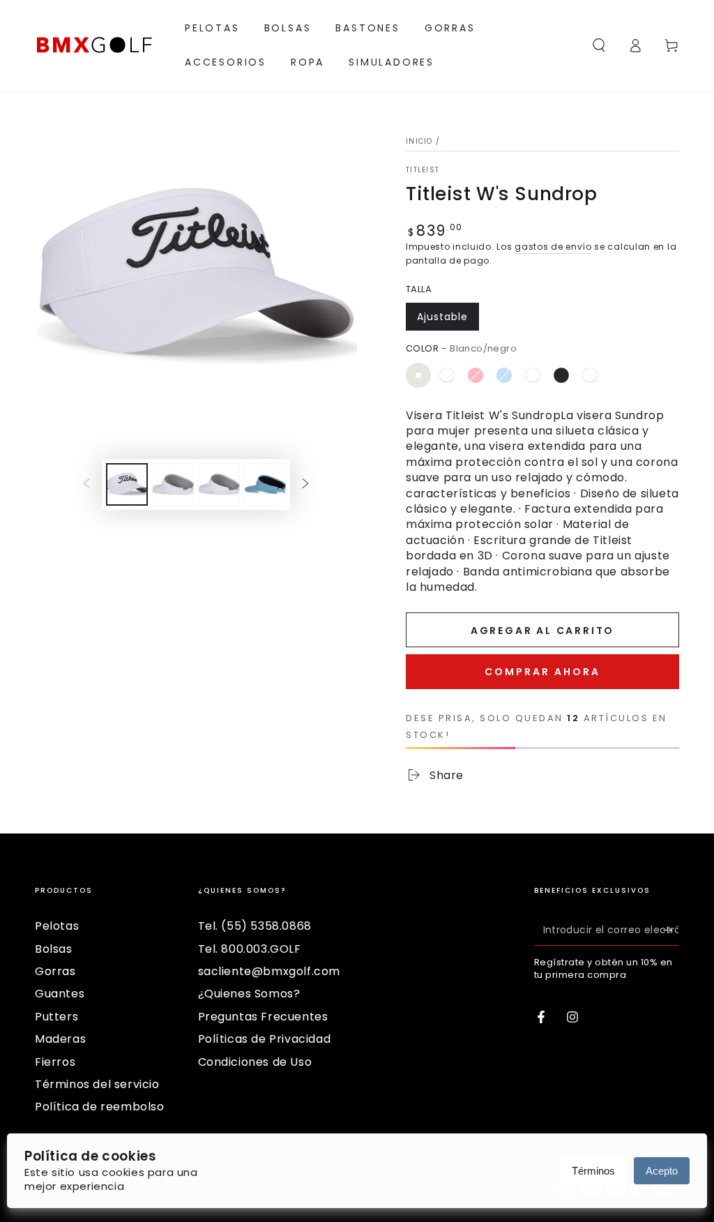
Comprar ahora (542, 672)
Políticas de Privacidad (264, 1039)
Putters (56, 1017)
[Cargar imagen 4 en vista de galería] (219, 484)
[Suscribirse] (671, 929)
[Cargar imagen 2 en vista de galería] (173, 484)
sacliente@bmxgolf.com (269, 971)
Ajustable (442, 317)
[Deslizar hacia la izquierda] (86, 484)
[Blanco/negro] (418, 375)
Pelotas (57, 926)
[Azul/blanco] (532, 375)
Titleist (422, 170)
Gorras (55, 971)
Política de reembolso (100, 1107)
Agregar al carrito (542, 631)
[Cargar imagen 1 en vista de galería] (127, 484)
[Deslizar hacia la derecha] (305, 484)
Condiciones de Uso (255, 1062)
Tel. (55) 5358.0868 (255, 926)
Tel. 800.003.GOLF (249, 949)
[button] (599, 45)
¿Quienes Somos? (249, 994)
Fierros (55, 1062)
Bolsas (54, 949)
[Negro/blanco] (561, 375)
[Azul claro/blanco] (504, 375)
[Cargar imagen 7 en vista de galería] (265, 484)
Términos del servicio (97, 1084)
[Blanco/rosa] (475, 375)
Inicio (419, 141)
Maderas (60, 1039)
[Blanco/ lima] (618, 375)
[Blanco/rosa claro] (589, 375)
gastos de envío (553, 246)
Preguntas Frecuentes (263, 1017)
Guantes (59, 994)
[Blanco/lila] (446, 375)
